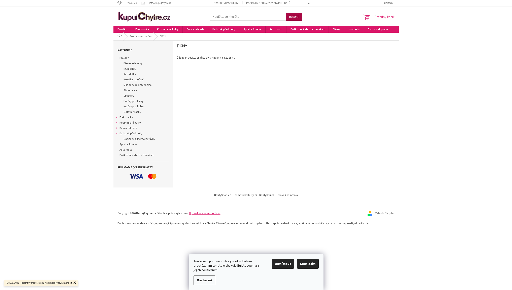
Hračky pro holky (134, 107)
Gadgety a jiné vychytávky (139, 139)
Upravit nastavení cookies (204, 213)
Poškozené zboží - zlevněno (136, 155)
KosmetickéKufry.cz (245, 195)
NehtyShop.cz (222, 195)
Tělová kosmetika (287, 195)
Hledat (294, 16)
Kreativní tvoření (133, 80)
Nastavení (204, 280)
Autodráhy (130, 74)
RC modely (130, 69)
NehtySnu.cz (266, 195)
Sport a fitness (128, 144)
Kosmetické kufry (130, 123)
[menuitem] (122, 29)
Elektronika (126, 117)
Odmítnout (283, 264)
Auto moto (126, 150)
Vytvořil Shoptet (385, 213)
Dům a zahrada (128, 128)
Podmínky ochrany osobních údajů (268, 3)
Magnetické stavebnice (138, 85)
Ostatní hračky (132, 112)
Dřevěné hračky (133, 63)
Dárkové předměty (131, 134)
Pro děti (124, 58)
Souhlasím (308, 264)
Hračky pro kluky (133, 101)
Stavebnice (130, 90)
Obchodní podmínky (226, 3)
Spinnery (129, 96)
